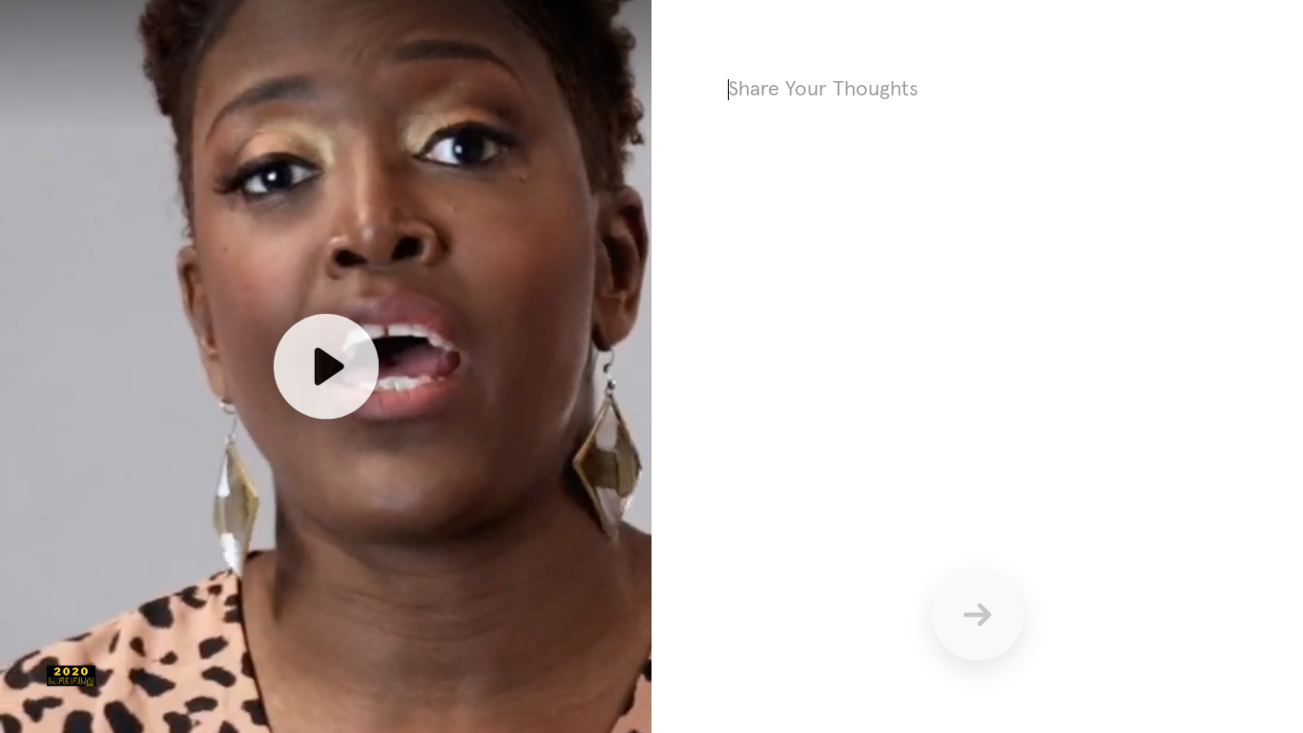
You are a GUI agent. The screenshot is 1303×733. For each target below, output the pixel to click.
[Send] (978, 614)
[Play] (325, 366)
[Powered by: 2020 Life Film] (71, 676)
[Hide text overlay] (297, 110)
